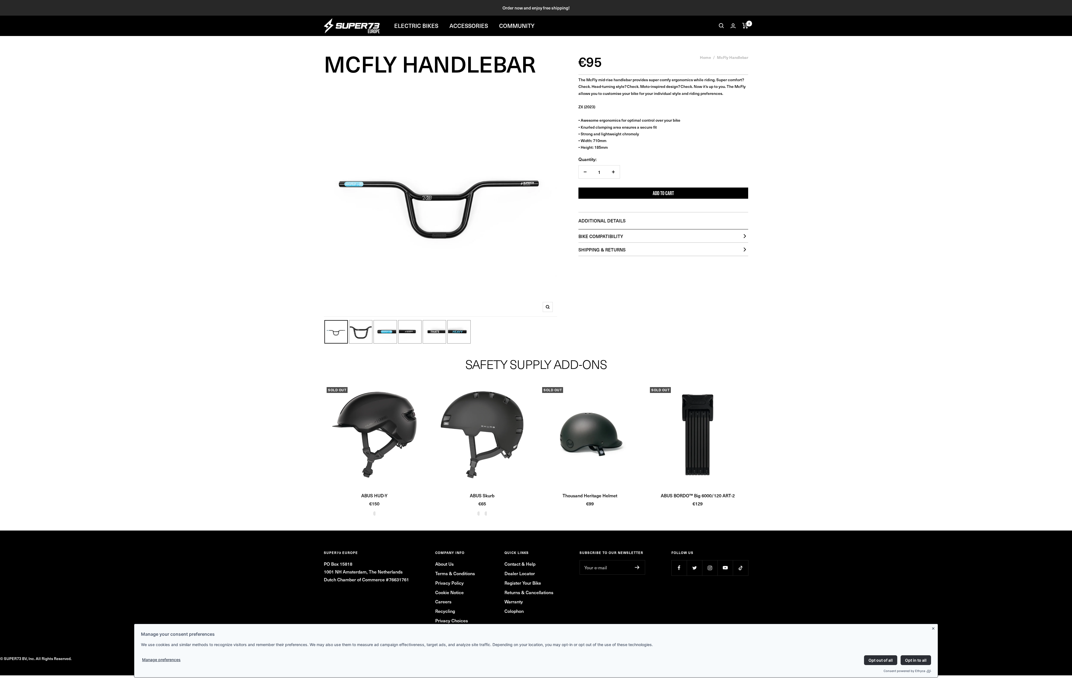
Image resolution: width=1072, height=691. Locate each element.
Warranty (513, 601)
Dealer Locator (519, 573)
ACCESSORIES (468, 26)
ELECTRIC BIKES (416, 26)
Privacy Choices (451, 620)
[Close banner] (934, 627)
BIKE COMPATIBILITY (600, 236)
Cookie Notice (449, 592)
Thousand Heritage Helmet (590, 495)
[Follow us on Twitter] (694, 567)
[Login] (733, 25)
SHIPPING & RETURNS (602, 249)
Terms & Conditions (455, 573)
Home (705, 57)
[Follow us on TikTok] (740, 567)
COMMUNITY (517, 26)
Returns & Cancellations (528, 592)
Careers (443, 601)
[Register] (637, 567)
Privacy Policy (449, 583)
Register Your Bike (522, 583)
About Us (444, 564)
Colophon (514, 611)
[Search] (721, 25)
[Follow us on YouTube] (725, 567)
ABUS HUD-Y (374, 495)
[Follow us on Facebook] (679, 567)
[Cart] (745, 25)
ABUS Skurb (482, 495)
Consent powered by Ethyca (904, 671)
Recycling (445, 611)
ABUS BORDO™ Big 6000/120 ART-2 (698, 495)
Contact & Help (519, 564)
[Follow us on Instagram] (709, 567)
